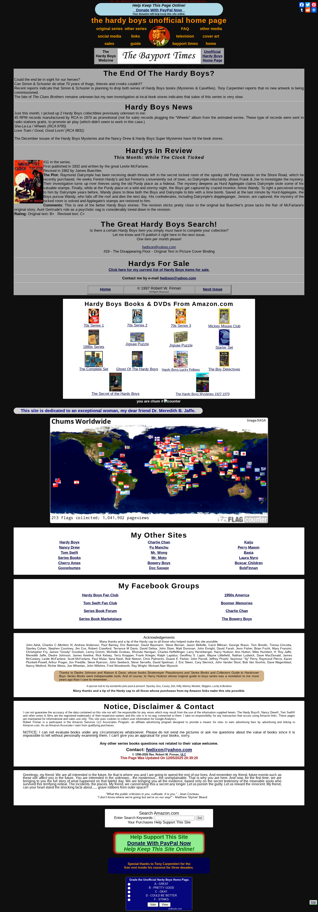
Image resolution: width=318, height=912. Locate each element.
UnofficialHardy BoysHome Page (212, 56)
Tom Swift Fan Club (100, 603)
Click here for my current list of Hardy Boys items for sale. (159, 270)
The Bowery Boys (237, 619)
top (313, 902)
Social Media (109, 36)
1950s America (236, 595)
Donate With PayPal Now (159, 10)
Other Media (211, 28)
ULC (183, 754)
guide (135, 43)
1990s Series (93, 347)
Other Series (136, 28)
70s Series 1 (94, 325)
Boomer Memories (236, 603)
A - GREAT (161, 883)
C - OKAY (161, 891)
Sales (109, 43)
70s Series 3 (181, 326)
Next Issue (212, 289)
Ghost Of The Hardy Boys (137, 369)
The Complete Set (93, 369)
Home (105, 289)
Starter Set (224, 347)
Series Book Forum (100, 611)
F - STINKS (161, 899)
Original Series (109, 28)
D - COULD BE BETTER (161, 895)
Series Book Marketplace (100, 619)
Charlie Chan (237, 611)
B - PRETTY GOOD (161, 887)
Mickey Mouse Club (224, 326)
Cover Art (211, 36)
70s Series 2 (137, 325)
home (211, 43)
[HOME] (159, 45)
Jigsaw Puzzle (137, 344)
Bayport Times (185, 43)
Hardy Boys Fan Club (100, 595)
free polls (186, 908)
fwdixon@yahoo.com (159, 247)
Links (135, 36)
